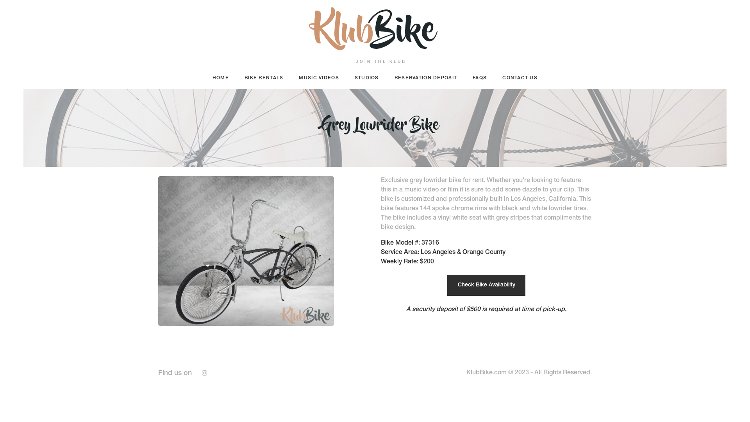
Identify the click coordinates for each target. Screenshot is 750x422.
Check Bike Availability (486, 285)
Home (220, 78)
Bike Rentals (264, 78)
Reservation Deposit (426, 78)
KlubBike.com (486, 373)
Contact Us (520, 78)
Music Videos (319, 78)
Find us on (175, 373)
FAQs (480, 78)
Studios (367, 78)
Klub (375, 33)
